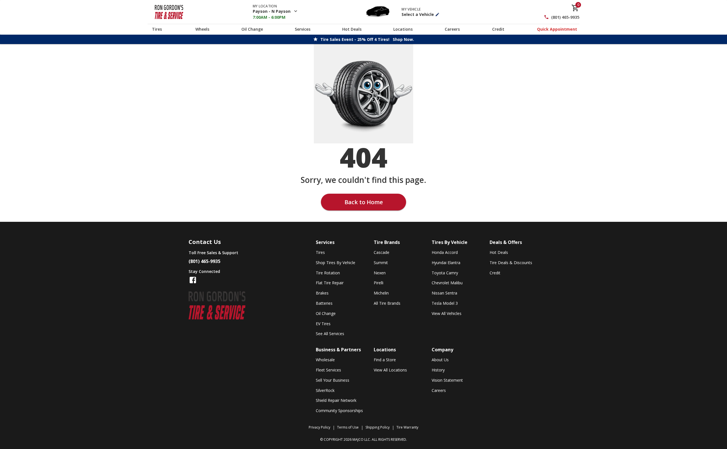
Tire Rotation (328, 272)
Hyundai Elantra (446, 262)
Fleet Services (328, 370)
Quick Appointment (557, 29)
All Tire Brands (387, 303)
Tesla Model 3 (445, 303)
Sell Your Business (332, 380)
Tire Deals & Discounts (511, 262)
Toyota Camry (445, 272)
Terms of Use (348, 427)
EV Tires (323, 323)
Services (302, 29)
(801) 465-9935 (565, 17)
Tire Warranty (407, 427)
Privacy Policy (319, 427)
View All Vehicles (446, 313)
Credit (498, 29)
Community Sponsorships (339, 410)
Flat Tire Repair (330, 282)
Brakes (322, 293)
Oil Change (252, 29)
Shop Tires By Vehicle (335, 262)
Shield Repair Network (336, 400)
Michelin (381, 293)
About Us (440, 359)
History (438, 370)
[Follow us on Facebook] (193, 280)
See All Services (330, 333)
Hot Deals (352, 29)
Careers (452, 29)
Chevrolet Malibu (447, 282)
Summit (381, 262)
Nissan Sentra (444, 293)
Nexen (380, 272)
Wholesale (325, 359)
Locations (403, 29)
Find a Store (385, 359)
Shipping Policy (377, 427)
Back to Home (363, 202)
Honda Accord (445, 252)
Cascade (381, 252)
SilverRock (325, 390)
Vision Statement (447, 380)
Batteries (324, 303)
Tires (157, 29)
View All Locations (390, 370)
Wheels (202, 29)
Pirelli (378, 282)
